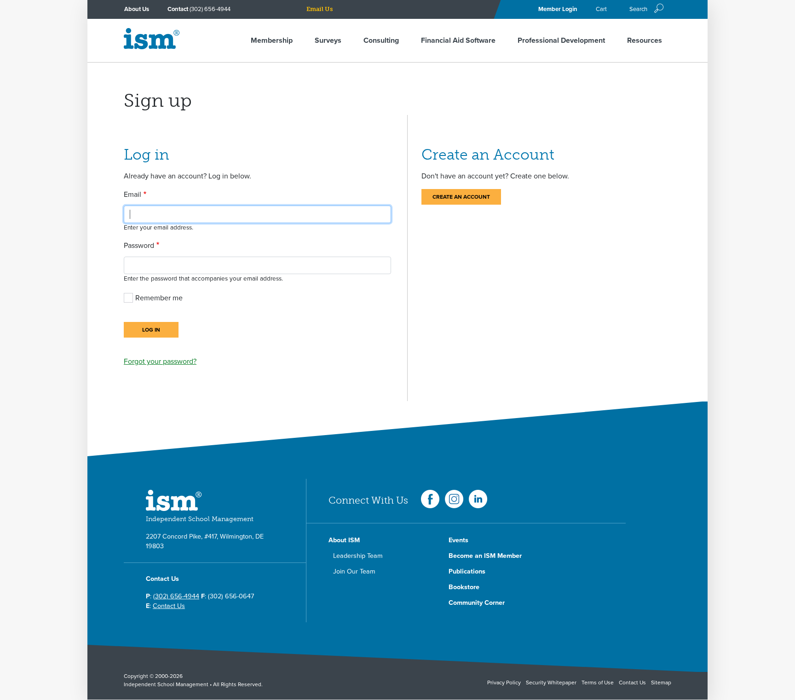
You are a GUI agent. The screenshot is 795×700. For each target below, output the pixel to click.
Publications (467, 571)
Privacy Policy (504, 682)
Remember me (159, 298)
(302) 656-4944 (210, 9)
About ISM (344, 540)
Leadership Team (358, 556)
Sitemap (661, 682)
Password (139, 245)
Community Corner (477, 603)
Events (458, 540)
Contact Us (169, 606)
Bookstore (464, 587)
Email (132, 194)
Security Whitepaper (551, 682)
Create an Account (461, 197)
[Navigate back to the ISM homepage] (151, 47)
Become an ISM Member (485, 556)
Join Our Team (354, 571)
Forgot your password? (160, 361)
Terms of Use (598, 682)
